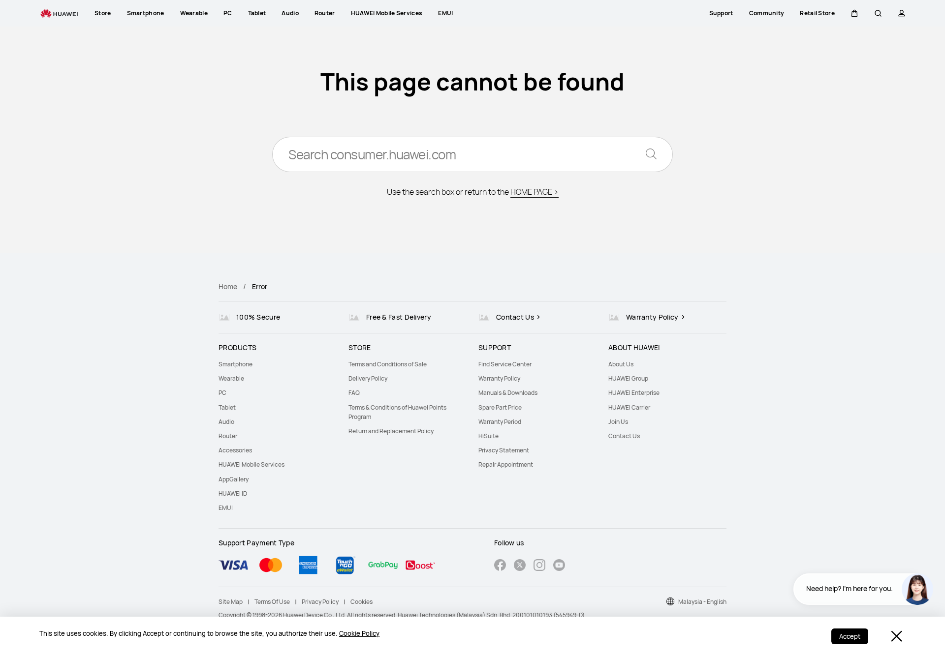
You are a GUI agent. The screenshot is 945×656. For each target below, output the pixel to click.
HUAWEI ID (233, 493)
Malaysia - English (702, 601)
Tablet (227, 407)
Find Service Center (505, 364)
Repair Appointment (505, 464)
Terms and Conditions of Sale (387, 364)
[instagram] (539, 566)
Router (228, 436)
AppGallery (234, 479)
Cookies (361, 601)
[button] (854, 13)
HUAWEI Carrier (629, 407)
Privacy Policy (320, 601)
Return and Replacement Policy (391, 431)
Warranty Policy (499, 378)
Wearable (231, 378)
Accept (849, 636)
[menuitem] (278, 364)
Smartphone (235, 364)
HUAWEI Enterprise (634, 392)
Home (228, 286)
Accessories (235, 450)
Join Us (618, 421)
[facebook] (500, 566)
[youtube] (559, 566)
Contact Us (624, 436)
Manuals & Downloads (507, 392)
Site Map (231, 601)
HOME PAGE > (534, 191)
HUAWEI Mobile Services (251, 464)
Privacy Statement (503, 450)
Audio (226, 421)
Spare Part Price (500, 407)
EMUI (226, 508)
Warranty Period (499, 421)
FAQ (354, 392)
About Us (620, 364)
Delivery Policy (367, 378)
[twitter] (520, 566)
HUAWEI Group (628, 378)
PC (222, 392)
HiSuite (488, 436)
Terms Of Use (272, 601)
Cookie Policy (359, 633)
